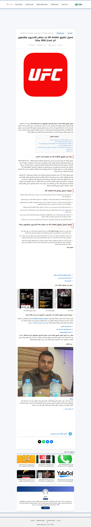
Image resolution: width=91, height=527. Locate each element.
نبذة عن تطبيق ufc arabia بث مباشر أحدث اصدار (61, 140)
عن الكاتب (69, 149)
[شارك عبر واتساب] (43, 441)
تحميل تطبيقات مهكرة (42, 4)
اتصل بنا (32, 520)
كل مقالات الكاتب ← (68, 409)
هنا (29, 323)
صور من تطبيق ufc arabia (66, 145)
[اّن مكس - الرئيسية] (78, 4)
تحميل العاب (65, 4)
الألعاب (34, 323)
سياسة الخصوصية (40, 520)
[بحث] (7, 4)
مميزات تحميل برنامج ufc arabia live (64, 142)
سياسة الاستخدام (51, 520)
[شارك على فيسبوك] (51, 441)
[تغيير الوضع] (11, 4)
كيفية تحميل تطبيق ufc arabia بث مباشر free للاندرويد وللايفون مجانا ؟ (56, 144)
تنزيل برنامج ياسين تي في (64, 278)
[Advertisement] (45, 20)
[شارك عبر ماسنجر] (47, 441)
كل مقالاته (45, 508)
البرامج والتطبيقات (41, 323)
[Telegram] (45, 522)
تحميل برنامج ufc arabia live (39, 318)
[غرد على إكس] (39, 441)
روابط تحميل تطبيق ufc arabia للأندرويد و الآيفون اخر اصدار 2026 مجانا (55, 147)
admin (59, 45)
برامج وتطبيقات (54, 4)
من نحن (58, 520)
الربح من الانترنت (29, 4)
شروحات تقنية (18, 4)
